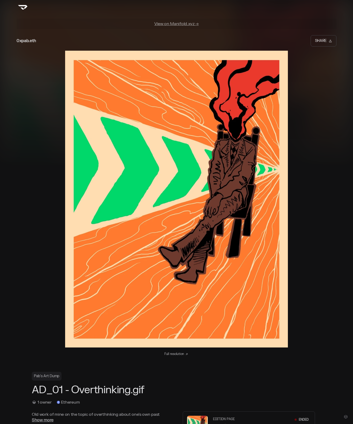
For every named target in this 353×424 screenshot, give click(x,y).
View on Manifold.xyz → (176, 23)
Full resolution (174, 354)
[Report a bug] (346, 417)
